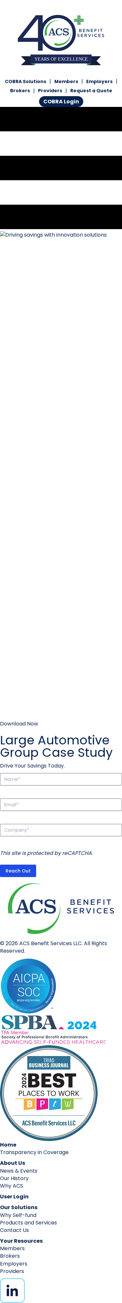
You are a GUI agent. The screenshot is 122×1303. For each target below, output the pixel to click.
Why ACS (11, 1186)
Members (66, 81)
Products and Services (28, 1222)
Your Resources (21, 1241)
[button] (19, 723)
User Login (14, 1196)
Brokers (20, 90)
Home (8, 1145)
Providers (50, 90)
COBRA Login (61, 101)
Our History (14, 1178)
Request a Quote (91, 90)
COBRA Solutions (25, 81)
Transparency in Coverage (34, 1152)
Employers (99, 81)
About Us (12, 1163)
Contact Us (14, 1230)
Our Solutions (18, 1207)
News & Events (18, 1171)
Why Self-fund (18, 1215)
